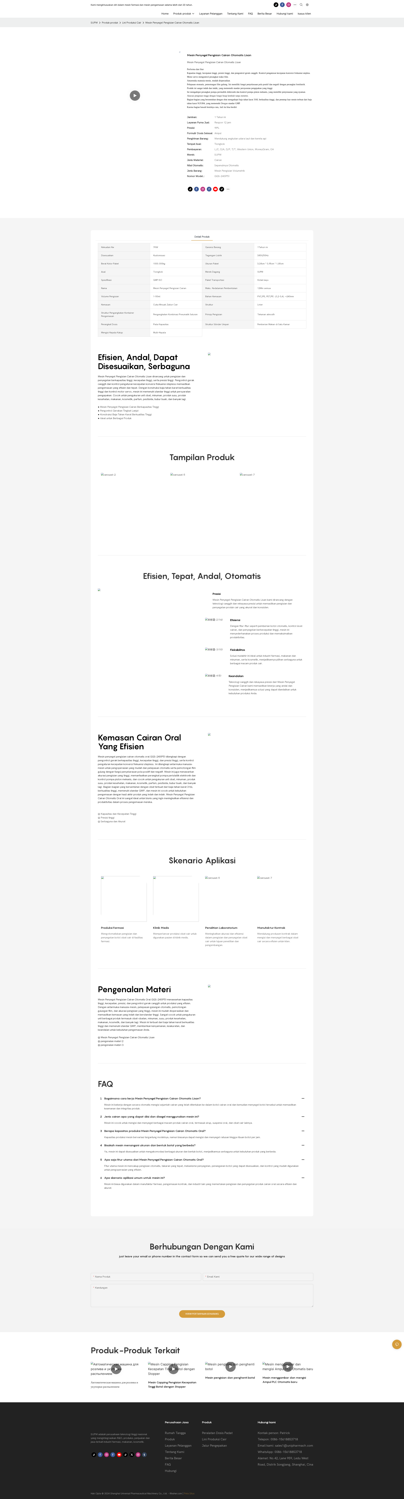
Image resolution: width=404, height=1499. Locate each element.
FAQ (168, 1464)
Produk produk (110, 22)
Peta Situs (189, 1493)
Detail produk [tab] (202, 236)
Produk (170, 1439)
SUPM (94, 22)
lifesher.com (176, 1493)
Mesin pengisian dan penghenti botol (230, 1377)
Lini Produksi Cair (131, 22)
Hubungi (171, 1471)
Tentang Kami (174, 1452)
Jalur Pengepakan (214, 1445)
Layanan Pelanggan (178, 1445)
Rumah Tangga (175, 1433)
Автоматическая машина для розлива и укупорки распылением (114, 1384)
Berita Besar (173, 1458)
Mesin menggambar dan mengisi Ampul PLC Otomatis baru (284, 1380)
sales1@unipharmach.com (294, 1445)
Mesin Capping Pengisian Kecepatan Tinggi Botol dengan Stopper (172, 1384)
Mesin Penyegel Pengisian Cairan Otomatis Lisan (172, 22)
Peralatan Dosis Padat (217, 1433)
